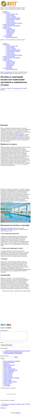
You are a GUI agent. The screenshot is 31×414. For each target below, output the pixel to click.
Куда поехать (6, 12)
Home (2, 72)
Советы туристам (10, 29)
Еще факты (9, 34)
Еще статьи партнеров (11, 37)
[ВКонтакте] (2, 325)
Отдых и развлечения (8, 371)
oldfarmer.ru (18, 412)
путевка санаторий (18, 134)
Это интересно (10, 33)
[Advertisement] (15, 107)
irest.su (28, 290)
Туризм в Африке (10, 21)
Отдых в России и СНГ (12, 14)
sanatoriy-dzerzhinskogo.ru (24, 269)
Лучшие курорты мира (9, 24)
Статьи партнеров (7, 36)
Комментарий (4, 330)
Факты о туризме (7, 28)
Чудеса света (6, 27)
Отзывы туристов (10, 30)
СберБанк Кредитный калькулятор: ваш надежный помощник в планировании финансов (16, 351)
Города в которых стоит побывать (11, 25)
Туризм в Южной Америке (13, 19)
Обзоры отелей (10, 32)
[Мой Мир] (8, 325)
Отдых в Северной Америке (13, 18)
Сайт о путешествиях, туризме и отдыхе (15, 404)
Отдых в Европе (10, 15)
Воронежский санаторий (7, 228)
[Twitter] (4, 325)
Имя (2, 342)
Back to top (3, 407)
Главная (5, 11)
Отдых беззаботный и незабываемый (13, 353)
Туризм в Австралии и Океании (14, 23)
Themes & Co (5, 405)
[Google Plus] (10, 325)
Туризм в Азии (10, 20)
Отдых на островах (11, 16)
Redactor (3, 89)
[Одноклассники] (6, 325)
